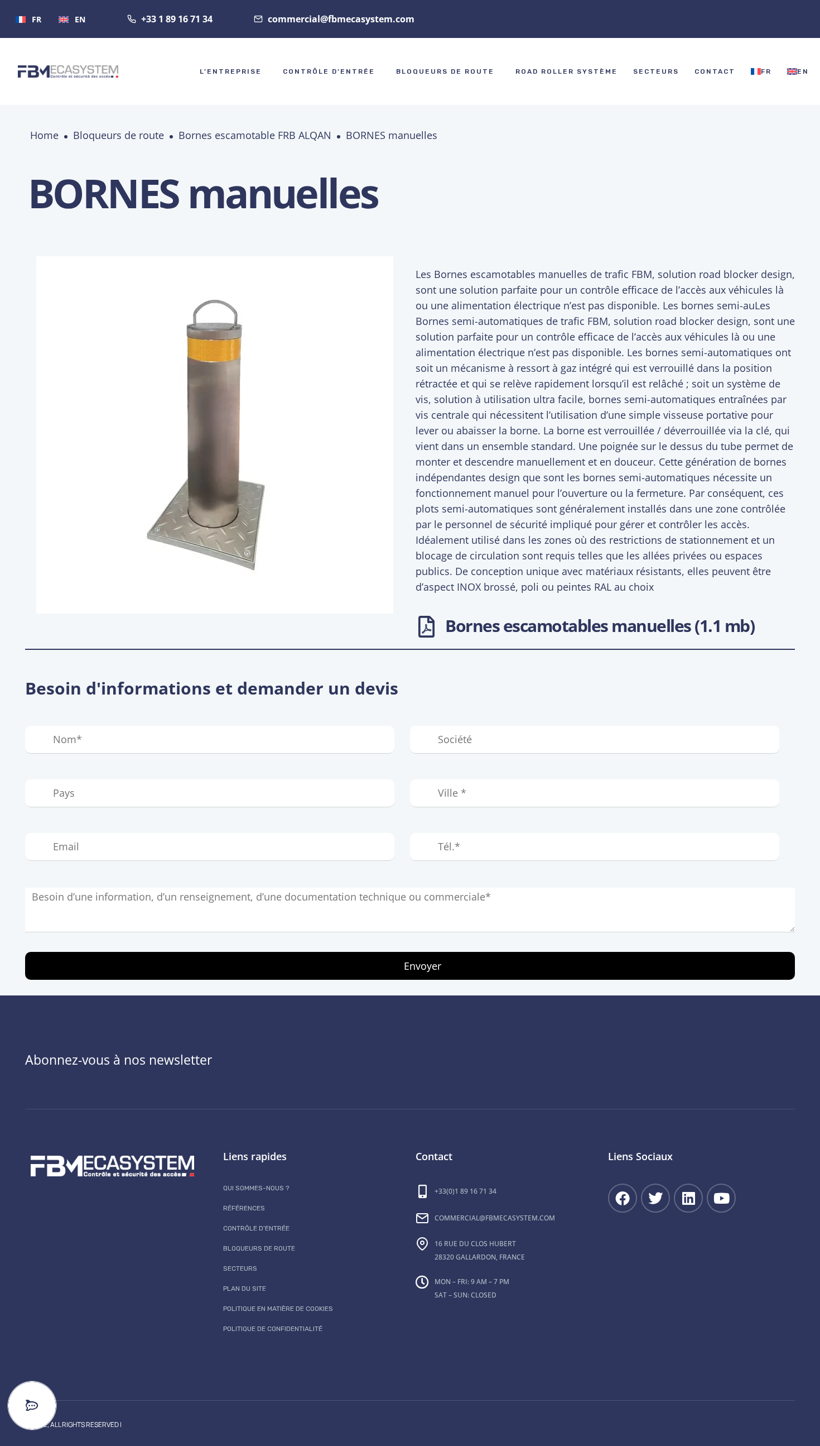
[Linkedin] (688, 1198)
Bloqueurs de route (445, 71)
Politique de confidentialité (272, 1329)
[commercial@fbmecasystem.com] (422, 1218)
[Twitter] (655, 1198)
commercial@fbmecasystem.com (495, 1218)
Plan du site (244, 1288)
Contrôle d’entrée (329, 71)
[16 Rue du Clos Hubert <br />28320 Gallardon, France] (422, 1244)
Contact (714, 71)
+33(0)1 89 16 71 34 (465, 1191)
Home (44, 135)
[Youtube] (721, 1198)
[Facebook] (622, 1198)
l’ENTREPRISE (231, 71)
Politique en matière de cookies (278, 1309)
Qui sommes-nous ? (256, 1188)
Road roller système (566, 71)
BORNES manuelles (391, 135)
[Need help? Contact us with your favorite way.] (32, 1405)
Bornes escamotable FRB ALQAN (255, 135)
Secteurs (656, 71)
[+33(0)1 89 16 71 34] (422, 1191)
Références (244, 1208)
